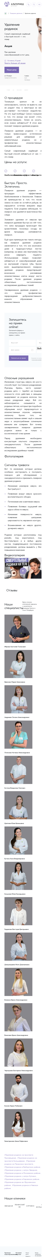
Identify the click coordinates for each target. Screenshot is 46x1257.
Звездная (21, 1207)
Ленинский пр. (30, 1207)
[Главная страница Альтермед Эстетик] (14, 4)
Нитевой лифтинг (18, 1254)
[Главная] (6, 14)
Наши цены (13, 71)
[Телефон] (28, 4)
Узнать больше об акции (14, 63)
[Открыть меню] (39, 4)
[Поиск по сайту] (34, 4)
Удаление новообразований (8, 1254)
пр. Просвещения (10, 1207)
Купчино (39, 1207)
